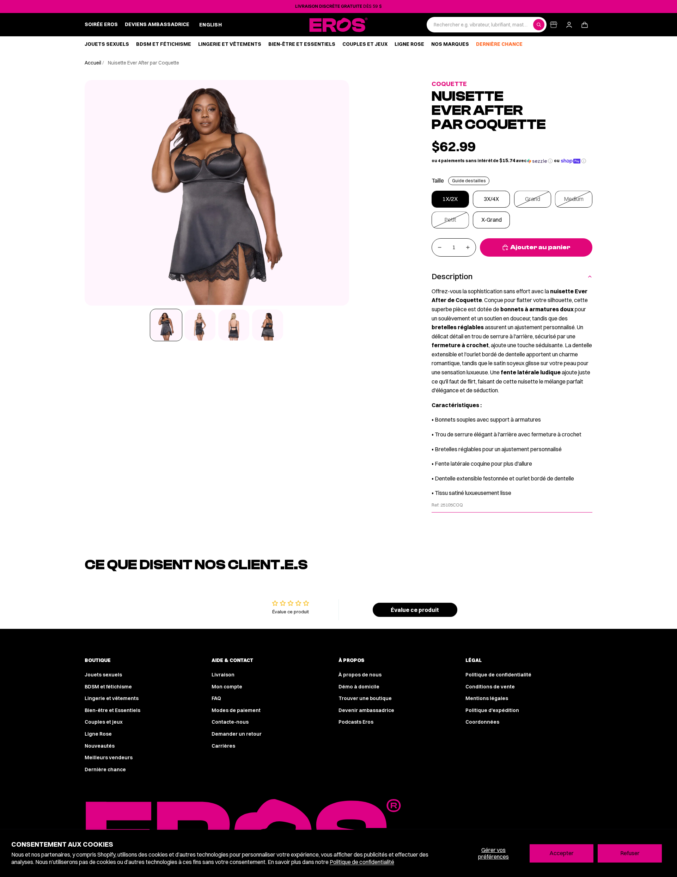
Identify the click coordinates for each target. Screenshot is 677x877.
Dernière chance (105, 769)
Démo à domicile (358, 686)
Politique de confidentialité (362, 861)
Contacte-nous (230, 722)
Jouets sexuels (103, 674)
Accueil (93, 63)
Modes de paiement (236, 710)
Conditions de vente (490, 686)
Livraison (223, 674)
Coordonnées (482, 722)
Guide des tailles (469, 180)
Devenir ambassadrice (366, 710)
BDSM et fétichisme (108, 686)
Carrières (223, 746)
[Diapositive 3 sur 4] (233, 325)
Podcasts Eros (355, 722)
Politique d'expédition (492, 710)
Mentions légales (486, 698)
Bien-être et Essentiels (112, 710)
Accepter (561, 853)
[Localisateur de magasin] (553, 24)
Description (452, 276)
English (210, 25)
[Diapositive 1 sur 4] (166, 325)
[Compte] (569, 24)
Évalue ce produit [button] (415, 609)
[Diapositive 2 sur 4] (199, 325)
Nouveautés (100, 746)
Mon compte (227, 686)
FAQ (216, 698)
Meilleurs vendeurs (109, 757)
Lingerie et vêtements (112, 698)
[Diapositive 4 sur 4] (267, 325)
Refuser (630, 853)
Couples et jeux (104, 722)
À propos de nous (360, 674)
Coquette (449, 84)
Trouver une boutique (365, 698)
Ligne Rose (98, 734)
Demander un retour (237, 734)
